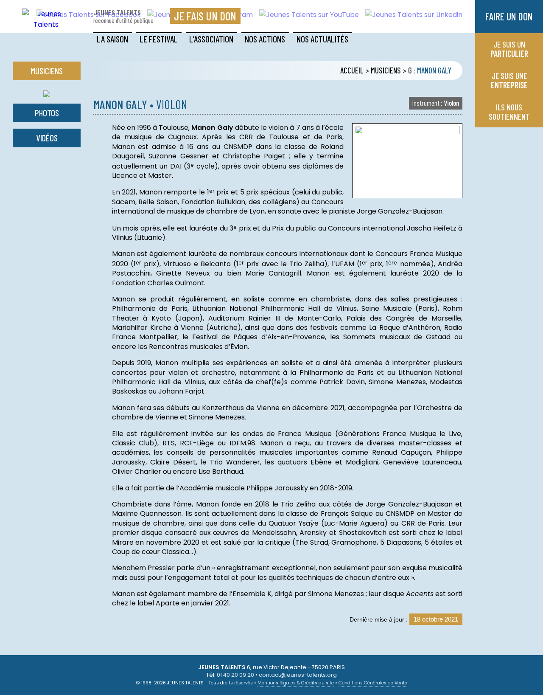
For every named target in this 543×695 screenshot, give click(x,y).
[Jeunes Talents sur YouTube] (306, 15)
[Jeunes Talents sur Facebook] (85, 15)
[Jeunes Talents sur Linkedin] (410, 15)
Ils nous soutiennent (509, 111)
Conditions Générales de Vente (373, 683)
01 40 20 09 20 (235, 674)
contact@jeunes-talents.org (298, 674)
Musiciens (386, 70)
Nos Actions (265, 39)
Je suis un (509, 49)
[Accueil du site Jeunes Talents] (46, 24)
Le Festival (159, 39)
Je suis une (509, 80)
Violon (435, 102)
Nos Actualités (322, 39)
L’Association (211, 39)
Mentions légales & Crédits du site (296, 683)
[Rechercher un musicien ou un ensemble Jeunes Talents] (47, 92)
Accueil (352, 70)
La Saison (112, 39)
